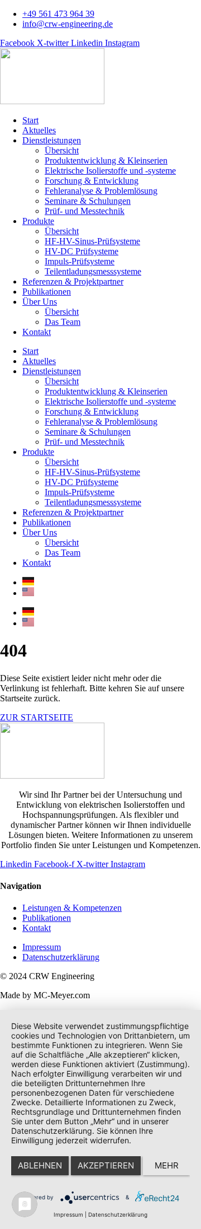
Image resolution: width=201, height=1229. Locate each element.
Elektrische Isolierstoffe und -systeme (110, 170)
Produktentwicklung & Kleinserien (106, 160)
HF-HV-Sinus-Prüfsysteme (92, 241)
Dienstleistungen (51, 140)
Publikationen (46, 291)
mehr (167, 1165)
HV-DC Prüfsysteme (81, 251)
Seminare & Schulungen (88, 201)
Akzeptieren (106, 1165)
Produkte (38, 221)
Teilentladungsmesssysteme (93, 271)
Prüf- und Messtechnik (85, 211)
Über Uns (39, 301)
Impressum (68, 1214)
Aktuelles (39, 130)
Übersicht (62, 150)
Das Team (62, 322)
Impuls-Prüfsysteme (79, 261)
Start (30, 120)
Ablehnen (40, 1165)
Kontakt (36, 332)
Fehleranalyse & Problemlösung (101, 190)
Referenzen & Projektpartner (72, 281)
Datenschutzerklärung (117, 1214)
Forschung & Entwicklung (91, 180)
